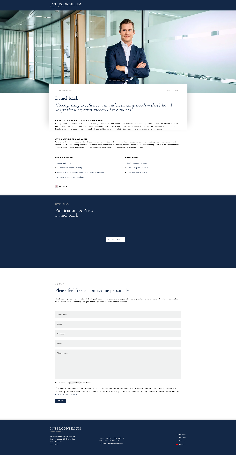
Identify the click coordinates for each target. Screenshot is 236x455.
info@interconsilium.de (113, 443)
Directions (181, 434)
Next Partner (173, 90)
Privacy (182, 441)
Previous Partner (64, 90)
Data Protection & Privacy (66, 394)
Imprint (182, 437)
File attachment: (62, 383)
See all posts (116, 239)
